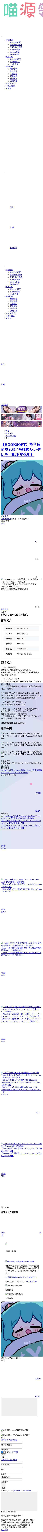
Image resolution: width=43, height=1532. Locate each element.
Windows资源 (15, 42)
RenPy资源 (14, 54)
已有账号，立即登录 (9, 1460)
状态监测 (13, 71)
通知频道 (13, 81)
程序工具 (9, 57)
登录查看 (4, 609)
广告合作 (24, 1277)
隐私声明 (27, 1491)
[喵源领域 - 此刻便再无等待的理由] (20, 1262)
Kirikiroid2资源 (16, 45)
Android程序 (15, 62)
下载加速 (13, 74)
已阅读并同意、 (17, 1491)
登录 (3, 1233)
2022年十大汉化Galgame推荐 (12, 770)
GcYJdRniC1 (6, 519)
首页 (7, 431)
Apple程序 (14, 64)
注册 (3, 1488)
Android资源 (15, 50)
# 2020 (3, 773)
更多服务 (9, 66)
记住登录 (7, 1452)
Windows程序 (15, 59)
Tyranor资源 (14, 52)
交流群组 (13, 79)
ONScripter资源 (16, 47)
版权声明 (17, 1277)
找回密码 (14, 1452)
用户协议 (18, 1491)
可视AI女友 (10, 86)
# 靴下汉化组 (22, 773)
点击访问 (4, 1530)
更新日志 (32, 1277)
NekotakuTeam (31, 1281)
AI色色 (8, 88)
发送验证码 (5, 1477)
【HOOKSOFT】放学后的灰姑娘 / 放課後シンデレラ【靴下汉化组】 (21, 449)
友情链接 (9, 1277)
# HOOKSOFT (11, 773)
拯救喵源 (13, 76)
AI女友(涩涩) (11, 83)
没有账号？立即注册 (9, 1440)
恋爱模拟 (38, 770)
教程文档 (13, 69)
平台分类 (9, 40)
